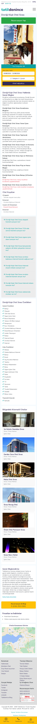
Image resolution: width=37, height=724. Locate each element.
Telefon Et (18, 721)
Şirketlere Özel (6, 666)
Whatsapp (31, 722)
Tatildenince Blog (6, 697)
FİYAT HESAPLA (18, 84)
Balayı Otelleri (24, 671)
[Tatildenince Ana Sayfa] (12, 9)
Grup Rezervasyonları (8, 669)
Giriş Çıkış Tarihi (8, 70)
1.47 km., (17, 151)
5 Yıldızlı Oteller (25, 676)
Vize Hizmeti (5, 671)
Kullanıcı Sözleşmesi (19, 715)
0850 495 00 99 (25, 694)
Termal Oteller (24, 664)
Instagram (4, 690)
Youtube (4, 692)
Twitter (3, 688)
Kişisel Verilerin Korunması (19, 712)
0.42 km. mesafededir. (20, 152)
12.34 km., (13, 149)
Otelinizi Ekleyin (25, 685)
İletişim (3, 674)
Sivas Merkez (12, 431)
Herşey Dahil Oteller (26, 669)
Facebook (4, 685)
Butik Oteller (24, 674)
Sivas (5, 431)
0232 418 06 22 (25, 691)
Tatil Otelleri (24, 666)
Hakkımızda (4, 664)
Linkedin (3, 695)
